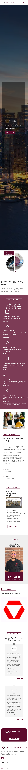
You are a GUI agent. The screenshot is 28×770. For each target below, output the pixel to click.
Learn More (10, 132)
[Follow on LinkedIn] (2, 758)
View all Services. (17, 404)
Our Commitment (12, 121)
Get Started (14, 739)
